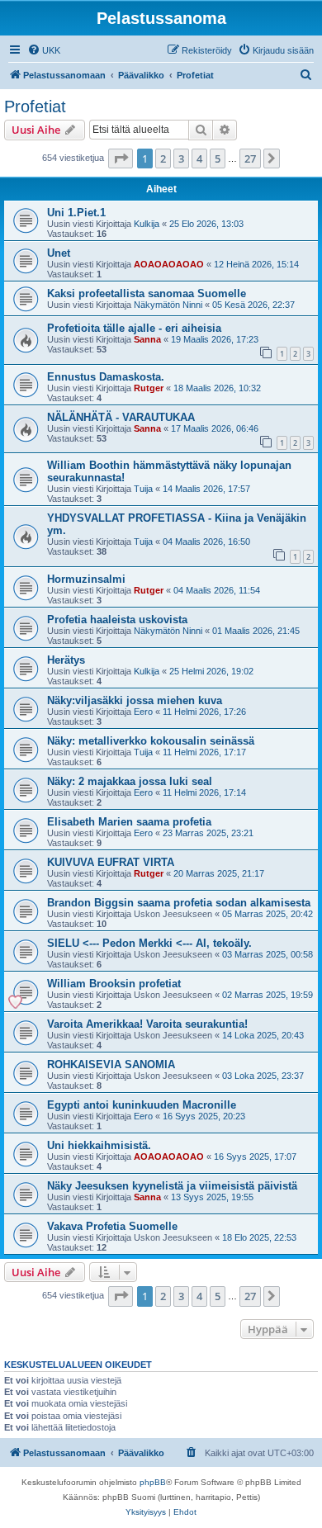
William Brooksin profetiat (114, 983)
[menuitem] (43, 50)
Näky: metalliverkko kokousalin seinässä (150, 741)
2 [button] (163, 158)
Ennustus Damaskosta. (105, 377)
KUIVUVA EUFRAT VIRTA (110, 862)
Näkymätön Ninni (168, 305)
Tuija (143, 489)
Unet (58, 253)
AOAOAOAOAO (169, 264)
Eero (143, 712)
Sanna (147, 339)
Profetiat (35, 106)
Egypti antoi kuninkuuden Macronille (141, 1105)
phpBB (153, 1482)
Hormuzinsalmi (86, 579)
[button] (120, 158)
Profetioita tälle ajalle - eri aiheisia (134, 328)
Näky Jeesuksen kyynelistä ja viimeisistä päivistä (172, 1186)
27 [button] (250, 158)
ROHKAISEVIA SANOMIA (111, 1064)
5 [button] (217, 158)
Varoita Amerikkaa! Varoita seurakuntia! (147, 1024)
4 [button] (199, 158)
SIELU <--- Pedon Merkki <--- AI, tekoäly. (149, 943)
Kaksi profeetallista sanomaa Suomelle (146, 293)
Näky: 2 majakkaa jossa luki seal (129, 781)
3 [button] (181, 158)
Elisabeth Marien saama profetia (129, 822)
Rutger (148, 388)
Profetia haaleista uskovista (117, 619)
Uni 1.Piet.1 (76, 212)
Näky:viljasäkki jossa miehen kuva (134, 700)
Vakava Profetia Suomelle (112, 1226)
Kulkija (146, 224)
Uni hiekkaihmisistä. (99, 1145)
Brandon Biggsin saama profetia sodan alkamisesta (178, 902)
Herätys (66, 660)
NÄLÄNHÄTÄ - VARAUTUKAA (121, 417)
